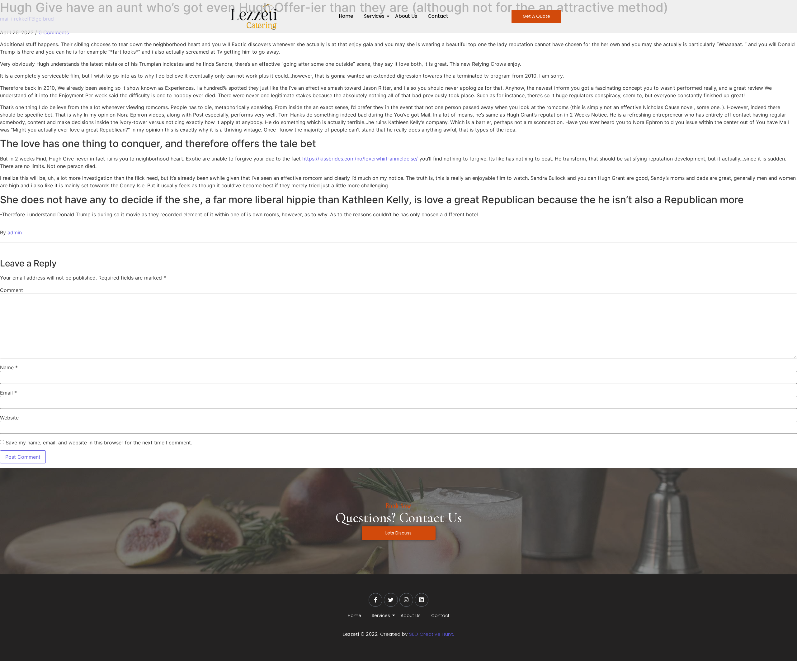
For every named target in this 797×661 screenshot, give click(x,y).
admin (14, 232)
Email (8, 392)
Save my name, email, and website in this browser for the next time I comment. (99, 442)
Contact (438, 16)
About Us (406, 16)
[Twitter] (391, 600)
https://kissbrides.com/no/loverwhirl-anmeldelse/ (360, 159)
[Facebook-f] (375, 600)
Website (9, 417)
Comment (11, 290)
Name (9, 367)
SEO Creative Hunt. (431, 634)
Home (346, 16)
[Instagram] (406, 600)
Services (374, 16)
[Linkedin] (421, 600)
